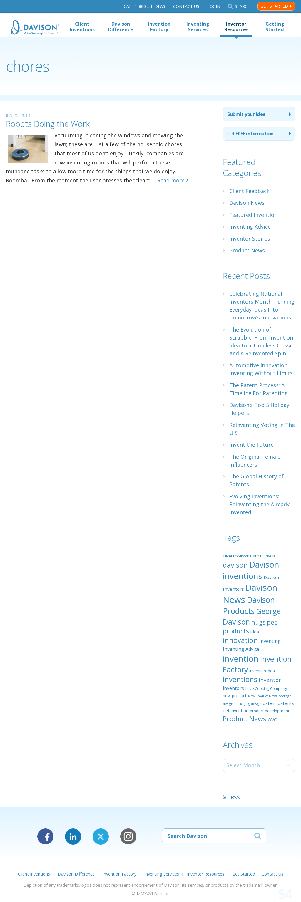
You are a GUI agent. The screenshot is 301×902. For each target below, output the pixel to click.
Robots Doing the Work (48, 123)
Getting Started (274, 27)
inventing (270, 641)
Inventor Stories (249, 238)
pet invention (235, 710)
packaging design (248, 703)
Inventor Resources (236, 27)
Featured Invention (253, 214)
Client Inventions (82, 27)
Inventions (240, 679)
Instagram (128, 836)
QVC (272, 720)
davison (235, 565)
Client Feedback (249, 190)
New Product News (262, 696)
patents (285, 703)
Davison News (247, 202)
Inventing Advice (250, 226)
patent (269, 703)
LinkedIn (73, 836)
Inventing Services (197, 27)
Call (144, 6)
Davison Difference (120, 27)
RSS (235, 797)
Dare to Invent (263, 555)
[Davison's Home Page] (35, 28)
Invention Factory (159, 27)
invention (241, 658)
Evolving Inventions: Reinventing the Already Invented (259, 504)
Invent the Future (251, 444)
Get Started (274, 6)
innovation (240, 640)
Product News (247, 250)
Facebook (45, 836)
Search (242, 6)
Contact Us (186, 6)
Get (250, 133)
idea (254, 632)
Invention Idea (262, 670)
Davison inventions (251, 570)
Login (213, 6)
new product (235, 695)
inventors (233, 688)
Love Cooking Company (266, 688)
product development (269, 710)
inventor (270, 679)
